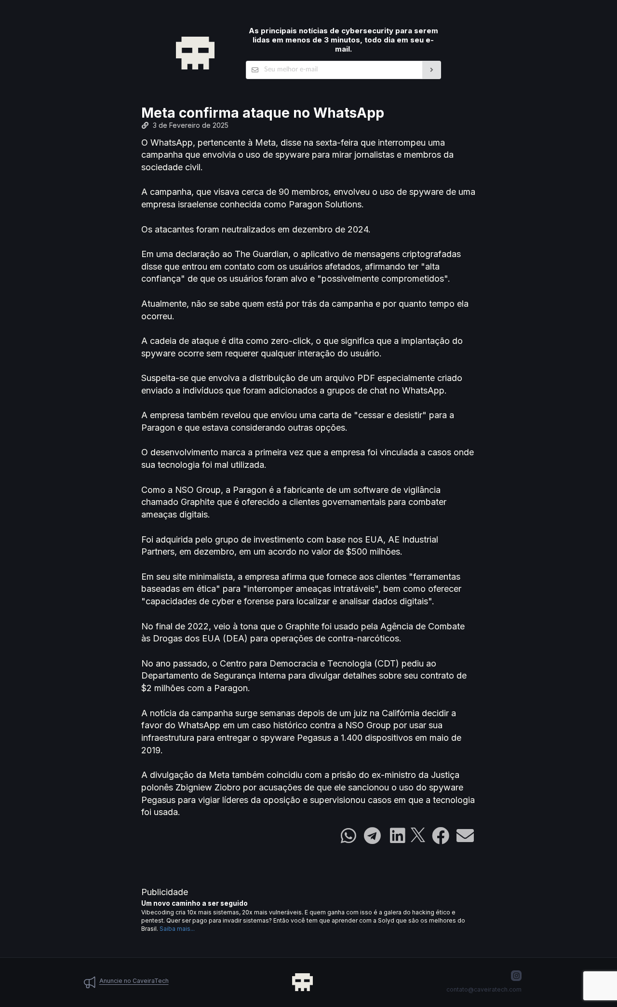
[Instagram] (516, 975)
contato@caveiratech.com (484, 989)
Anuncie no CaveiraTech (134, 980)
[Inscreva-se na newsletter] (431, 70)
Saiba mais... (177, 928)
